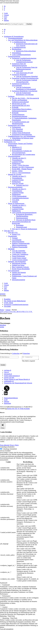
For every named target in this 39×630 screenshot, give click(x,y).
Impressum (7, 403)
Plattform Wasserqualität (19, 247)
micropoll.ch (8, 374)
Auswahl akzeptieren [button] (6, 629)
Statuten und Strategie (19, 272)
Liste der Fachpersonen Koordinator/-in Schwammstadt (26, 88)
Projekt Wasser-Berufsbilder (21, 269)
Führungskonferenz (18, 241)
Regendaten (20, 225)
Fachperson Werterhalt (19, 74)
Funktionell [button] (3, 583)
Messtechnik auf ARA (19, 103)
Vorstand (15, 238)
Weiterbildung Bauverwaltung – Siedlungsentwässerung (22, 110)
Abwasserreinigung (14, 156)
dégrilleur (3, 325)
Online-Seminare (17, 131)
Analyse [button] (2, 605)
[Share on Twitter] (6, 390)
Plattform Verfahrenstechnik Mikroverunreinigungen (21, 244)
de (5, 6)
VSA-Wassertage (17, 129)
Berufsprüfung (16, 49)
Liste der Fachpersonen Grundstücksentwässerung (24, 61)
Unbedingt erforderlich (9, 449)
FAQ (5, 17)
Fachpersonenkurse (14, 56)
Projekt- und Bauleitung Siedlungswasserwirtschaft (20, 101)
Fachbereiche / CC (10, 142)
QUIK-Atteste (8, 303)
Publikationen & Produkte (12, 140)
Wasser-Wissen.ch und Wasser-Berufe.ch (17, 379)
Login (6, 13)
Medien (6, 20)
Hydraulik (15, 107)
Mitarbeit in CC (17, 147)
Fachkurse (11, 96)
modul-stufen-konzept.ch (12, 376)
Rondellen (7, 299)
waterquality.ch (9, 381)
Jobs (5, 18)
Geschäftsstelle (16, 240)
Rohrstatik (15, 113)
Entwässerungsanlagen (15, 187)
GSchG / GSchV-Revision (20, 165)
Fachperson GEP (17, 71)
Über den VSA (9, 231)
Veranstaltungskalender (15, 38)
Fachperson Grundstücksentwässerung (24, 58)
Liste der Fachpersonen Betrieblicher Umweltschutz (25, 93)
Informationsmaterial (18, 280)
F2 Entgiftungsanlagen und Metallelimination (20, 122)
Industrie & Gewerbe (14, 174)
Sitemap (6, 401)
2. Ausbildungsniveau (19, 47)
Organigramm (12, 236)
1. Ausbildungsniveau (19, 42)
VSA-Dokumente (13, 270)
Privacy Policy (14, 445)
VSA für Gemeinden (18, 251)
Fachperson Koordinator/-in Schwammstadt (21, 84)
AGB (6, 400)
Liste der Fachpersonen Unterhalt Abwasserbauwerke (26, 81)
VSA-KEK (15, 200)
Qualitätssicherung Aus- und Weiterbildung (21, 136)
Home (2, 310)
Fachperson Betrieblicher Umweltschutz (24, 91)
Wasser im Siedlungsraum (16, 203)
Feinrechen (26, 353)
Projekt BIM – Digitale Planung (22, 169)
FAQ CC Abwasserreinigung (21, 172)
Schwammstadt (17, 149)
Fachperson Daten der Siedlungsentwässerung (19, 64)
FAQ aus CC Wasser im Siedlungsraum (24, 229)
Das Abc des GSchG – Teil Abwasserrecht (25, 98)
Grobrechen (16, 353)
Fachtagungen (16, 127)
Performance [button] (4, 594)
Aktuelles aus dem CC (19, 158)
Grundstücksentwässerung (20, 198)
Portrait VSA (16, 234)
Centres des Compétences (20, 254)
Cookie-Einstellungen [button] (17, 422)
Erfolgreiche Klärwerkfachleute (26, 51)
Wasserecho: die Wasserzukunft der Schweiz (18, 383)
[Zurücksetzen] (32, 311)
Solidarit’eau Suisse (18, 265)
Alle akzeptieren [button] (5, 422)
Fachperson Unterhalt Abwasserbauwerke (25, 78)
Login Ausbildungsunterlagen (21, 54)
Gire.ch (6, 372)
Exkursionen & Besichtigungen (22, 134)
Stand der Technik (18, 183)
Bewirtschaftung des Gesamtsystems (23, 154)
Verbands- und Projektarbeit (17, 261)
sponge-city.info (9, 377)
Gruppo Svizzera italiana (20, 260)
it (4, 10)
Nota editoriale (4, 445)
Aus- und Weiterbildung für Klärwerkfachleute (23, 40)
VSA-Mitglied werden (19, 252)
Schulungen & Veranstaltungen (14, 36)
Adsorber (15, 202)
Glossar (6, 15)
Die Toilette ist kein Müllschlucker (15, 301)
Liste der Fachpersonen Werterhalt (27, 76)
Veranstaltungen (17, 160)
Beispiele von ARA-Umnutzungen (23, 167)
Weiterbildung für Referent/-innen (22, 138)
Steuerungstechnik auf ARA (21, 105)
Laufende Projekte (18, 162)
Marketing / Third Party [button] (7, 616)
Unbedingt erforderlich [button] (7, 447)
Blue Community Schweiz (20, 267)
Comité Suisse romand (19, 258)
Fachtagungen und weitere (16, 125)
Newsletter (7, 306)
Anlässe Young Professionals (21, 133)
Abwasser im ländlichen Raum (25, 220)
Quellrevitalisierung (18, 114)
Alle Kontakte (25, 408)
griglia (2, 327)
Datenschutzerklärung (11, 398)
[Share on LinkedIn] (6, 394)
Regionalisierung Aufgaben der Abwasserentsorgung (22, 151)
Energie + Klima (17, 171)
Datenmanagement (22, 218)
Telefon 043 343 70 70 (14, 408)
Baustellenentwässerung (19, 116)
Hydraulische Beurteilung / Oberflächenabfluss (24, 215)
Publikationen (16, 163)
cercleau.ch (7, 370)
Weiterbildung (16, 53)
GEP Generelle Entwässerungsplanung (24, 212)
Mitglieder (11, 249)
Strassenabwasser (21, 227)
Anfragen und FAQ (22, 185)
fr (4, 8)
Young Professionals (18, 256)
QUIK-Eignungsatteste (19, 196)
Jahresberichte (16, 274)
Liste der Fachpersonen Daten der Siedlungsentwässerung (26, 68)
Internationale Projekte (19, 263)
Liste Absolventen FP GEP (24, 73)
